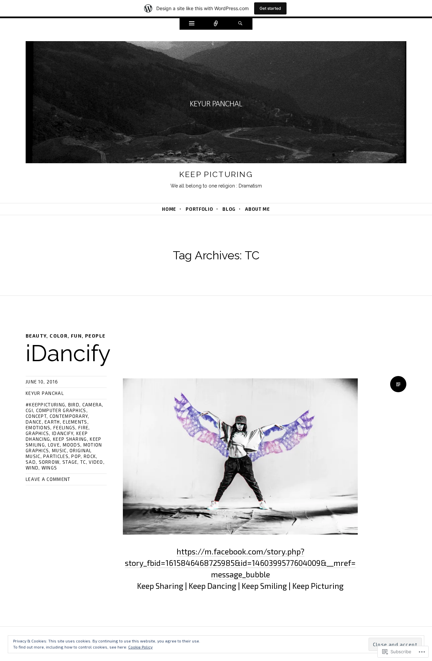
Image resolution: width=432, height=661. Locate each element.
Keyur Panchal (45, 393)
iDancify (68, 353)
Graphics (37, 433)
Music (59, 450)
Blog (229, 209)
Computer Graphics (61, 410)
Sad (31, 462)
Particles (56, 456)
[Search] (240, 24)
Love (54, 445)
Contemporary (69, 416)
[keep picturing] (216, 103)
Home (169, 209)
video (96, 462)
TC (83, 462)
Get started (270, 8)
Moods (72, 445)
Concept (36, 416)
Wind (32, 467)
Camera (92, 404)
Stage (70, 462)
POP (76, 456)
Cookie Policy (140, 646)
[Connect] (216, 24)
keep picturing (216, 174)
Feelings (64, 427)
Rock (90, 456)
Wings (49, 467)
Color (59, 336)
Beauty (36, 336)
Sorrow (49, 462)
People (95, 336)
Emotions (38, 427)
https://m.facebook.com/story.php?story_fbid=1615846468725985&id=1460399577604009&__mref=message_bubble (240, 563)
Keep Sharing (70, 439)
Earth (52, 422)
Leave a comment (48, 479)
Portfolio (199, 209)
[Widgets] (192, 24)
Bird (73, 404)
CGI (29, 410)
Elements (75, 422)
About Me (257, 209)
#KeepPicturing (45, 404)
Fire (83, 427)
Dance (34, 422)
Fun (76, 336)
